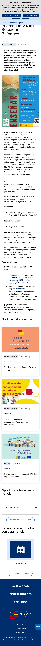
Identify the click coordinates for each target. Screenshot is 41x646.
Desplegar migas (3, 23)
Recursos (20, 602)
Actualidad (20, 586)
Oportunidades (20, 594)
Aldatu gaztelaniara (31, 15)
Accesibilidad (20, 629)
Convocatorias (20, 563)
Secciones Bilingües (12, 507)
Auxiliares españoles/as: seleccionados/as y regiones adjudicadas (16, 422)
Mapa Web (20, 625)
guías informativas (18, 289)
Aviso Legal (20, 632)
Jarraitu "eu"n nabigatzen (11, 15)
